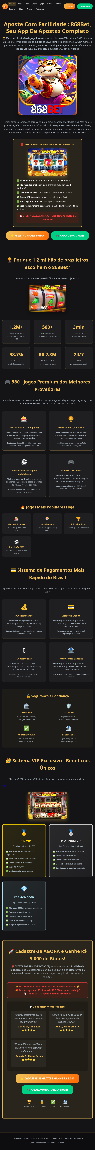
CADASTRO (85, 6)
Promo (29, 9)
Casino (49, 4)
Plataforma (40, 9)
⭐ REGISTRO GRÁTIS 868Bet (27, 235)
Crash (58, 4)
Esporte (12, 9)
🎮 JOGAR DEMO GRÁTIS (70, 235)
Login (20, 4)
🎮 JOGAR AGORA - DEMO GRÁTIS (47, 1089)
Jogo (42, 4)
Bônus (21, 9)
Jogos (35, 4)
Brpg (4, 785)
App (27, 4)
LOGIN (69, 6)
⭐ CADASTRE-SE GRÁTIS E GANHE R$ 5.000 (47, 1078)
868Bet (12, 4)
